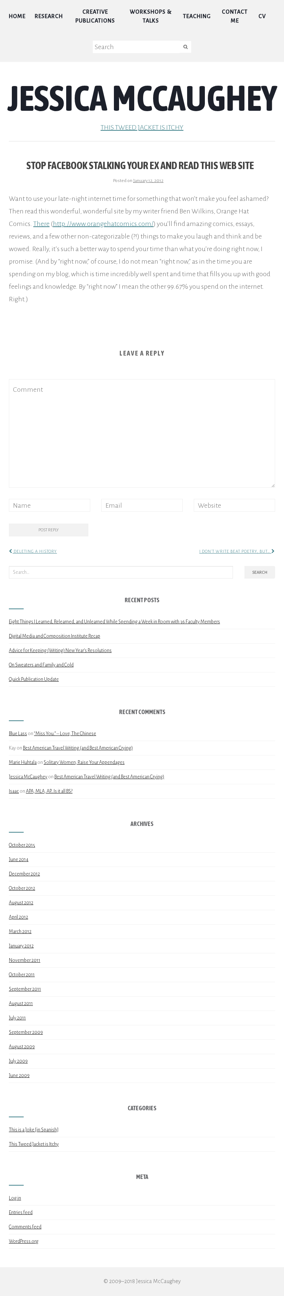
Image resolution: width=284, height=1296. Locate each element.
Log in (15, 1198)
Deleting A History (35, 551)
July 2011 (17, 1018)
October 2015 (22, 845)
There (41, 223)
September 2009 (26, 1032)
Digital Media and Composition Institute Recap (54, 636)
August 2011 (21, 1003)
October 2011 (22, 974)
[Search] (185, 47)
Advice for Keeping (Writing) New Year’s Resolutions (60, 650)
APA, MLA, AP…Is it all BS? (49, 791)
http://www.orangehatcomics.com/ (103, 223)
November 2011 (24, 960)
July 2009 (18, 1061)
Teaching (197, 16)
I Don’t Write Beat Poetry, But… (235, 551)
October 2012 (22, 888)
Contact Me (235, 16)
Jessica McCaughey (142, 98)
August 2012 (21, 902)
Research (49, 16)
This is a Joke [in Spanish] (33, 1129)
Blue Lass (18, 733)
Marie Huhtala (23, 762)
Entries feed (21, 1212)
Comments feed (25, 1227)
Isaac (14, 791)
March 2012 (20, 931)
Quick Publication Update (34, 679)
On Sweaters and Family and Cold (41, 665)
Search (259, 572)
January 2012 (21, 946)
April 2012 (18, 917)
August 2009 (22, 1046)
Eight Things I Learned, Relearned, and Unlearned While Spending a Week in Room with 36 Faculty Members (114, 621)
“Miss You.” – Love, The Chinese (65, 733)
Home (17, 16)
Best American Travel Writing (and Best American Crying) (78, 748)
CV (262, 16)
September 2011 (25, 989)
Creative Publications (95, 16)
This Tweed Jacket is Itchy (142, 127)
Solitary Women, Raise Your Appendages (84, 762)
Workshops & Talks (151, 16)
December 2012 (24, 874)
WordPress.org (23, 1241)
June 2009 (19, 1075)
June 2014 (18, 859)
